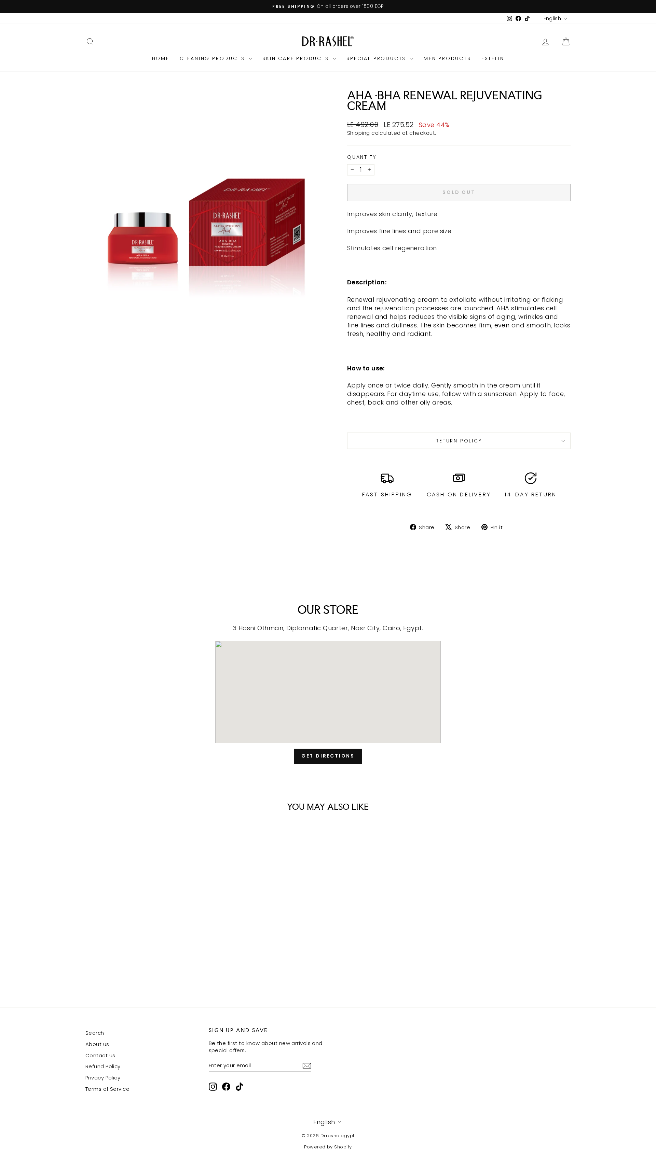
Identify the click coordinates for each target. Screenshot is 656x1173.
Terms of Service (107, 1088)
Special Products (377, 58)
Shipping (358, 133)
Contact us (100, 1055)
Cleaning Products (213, 58)
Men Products (447, 58)
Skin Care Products (296, 58)
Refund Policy (103, 1066)
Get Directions (328, 755)
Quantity (361, 157)
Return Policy (459, 440)
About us (97, 1044)
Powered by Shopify (328, 1147)
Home (160, 58)
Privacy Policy (102, 1077)
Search (94, 1032)
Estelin (492, 58)
